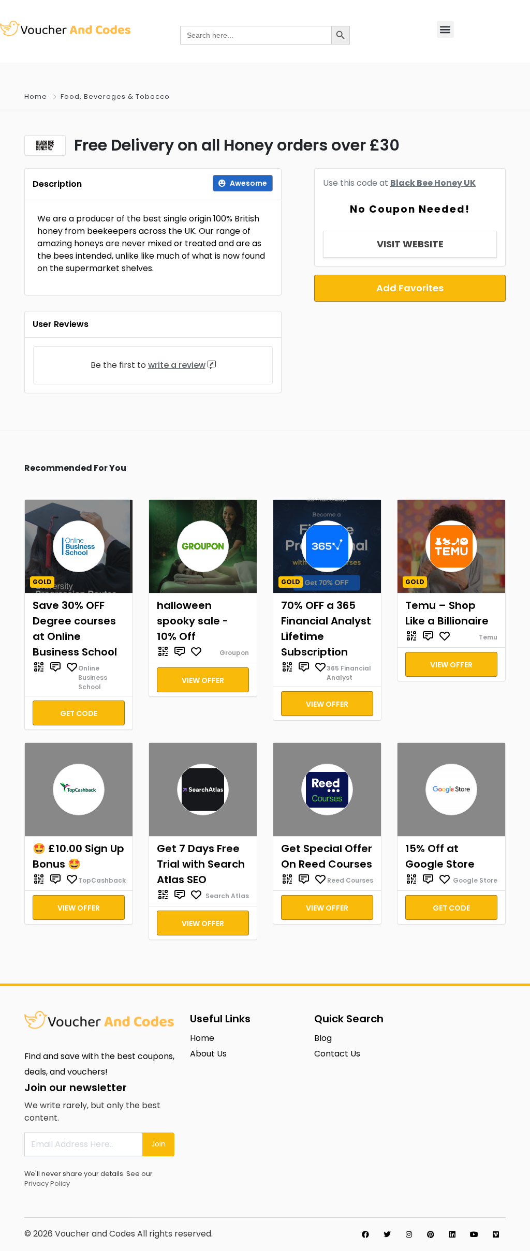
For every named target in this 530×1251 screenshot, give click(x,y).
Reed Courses (350, 880)
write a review (176, 365)
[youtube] (474, 1234)
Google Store (475, 880)
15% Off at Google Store (440, 856)
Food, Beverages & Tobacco (115, 96)
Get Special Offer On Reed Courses (326, 856)
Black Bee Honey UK (433, 183)
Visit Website (410, 243)
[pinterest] (430, 1234)
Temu (488, 637)
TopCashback (102, 880)
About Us (208, 1054)
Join (158, 1144)
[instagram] (409, 1234)
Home (35, 96)
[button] (445, 29)
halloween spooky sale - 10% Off (192, 621)
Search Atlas (227, 895)
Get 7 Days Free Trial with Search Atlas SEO (201, 864)
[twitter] (387, 1234)
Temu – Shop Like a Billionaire (447, 613)
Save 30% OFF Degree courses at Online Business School (75, 628)
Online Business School (92, 677)
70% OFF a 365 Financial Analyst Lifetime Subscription (326, 628)
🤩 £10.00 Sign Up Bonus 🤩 (78, 856)
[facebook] (365, 1234)
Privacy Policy (47, 1183)
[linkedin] (452, 1234)
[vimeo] (496, 1234)
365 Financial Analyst (349, 673)
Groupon (234, 652)
